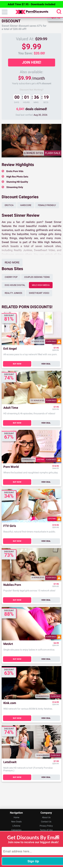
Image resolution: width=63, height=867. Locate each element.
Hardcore (25, 205)
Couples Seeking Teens (37, 277)
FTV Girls (9, 526)
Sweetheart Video (39, 293)
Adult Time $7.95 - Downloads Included (31, 4)
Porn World (11, 466)
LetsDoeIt (9, 762)
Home (16, 817)
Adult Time (10, 407)
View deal (46, 364)
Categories (16, 830)
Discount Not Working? (32, 89)
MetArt (8, 644)
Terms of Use (46, 830)
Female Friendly (47, 205)
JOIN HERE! (31, 62)
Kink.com (9, 703)
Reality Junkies (13, 293)
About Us (46, 817)
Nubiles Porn (12, 585)
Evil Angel (10, 348)
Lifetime (16, 826)
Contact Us (46, 821)
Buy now (17, 364)
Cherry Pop (11, 277)
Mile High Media (41, 285)
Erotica (9, 205)
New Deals (16, 821)
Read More (12, 262)
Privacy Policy (46, 826)
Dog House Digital (15, 285)
